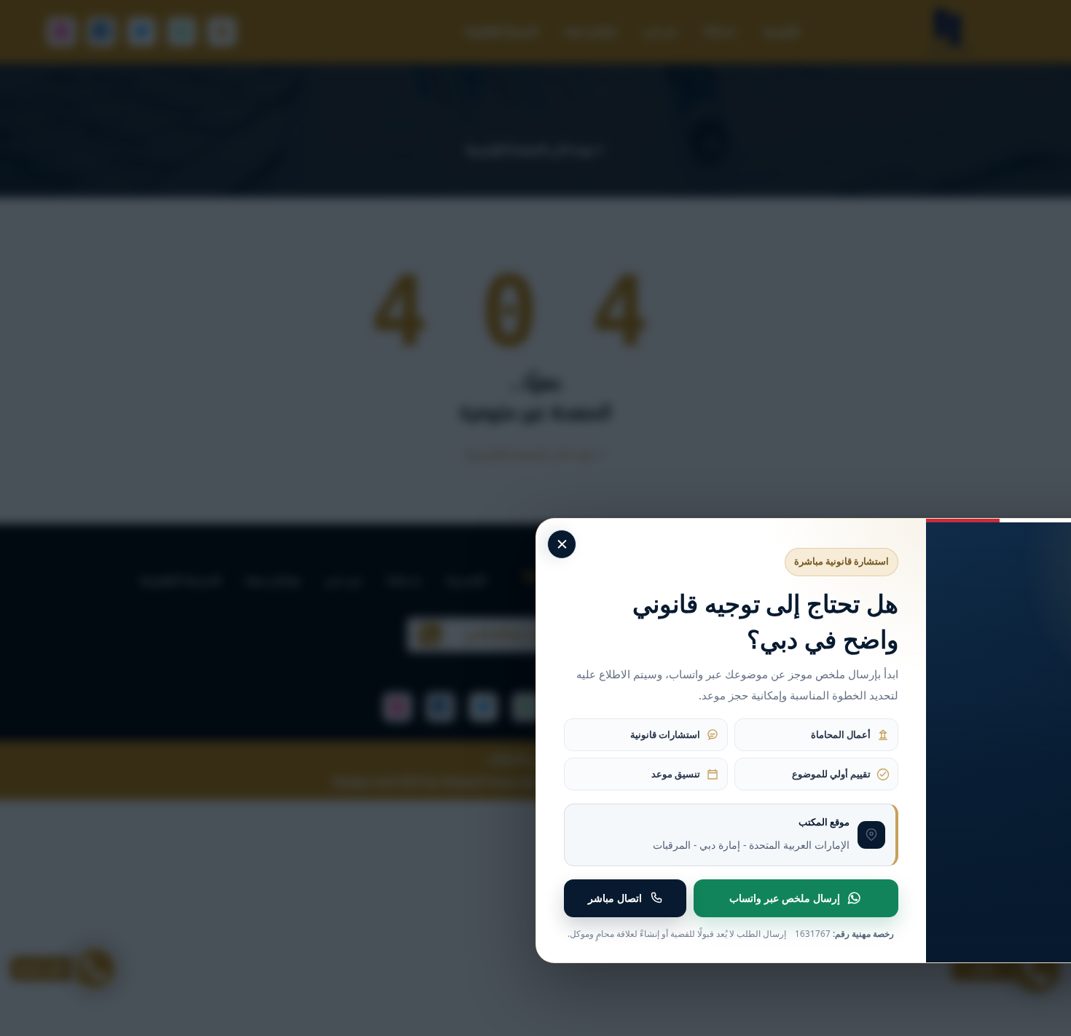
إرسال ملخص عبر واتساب (784, 898)
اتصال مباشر (615, 898)
